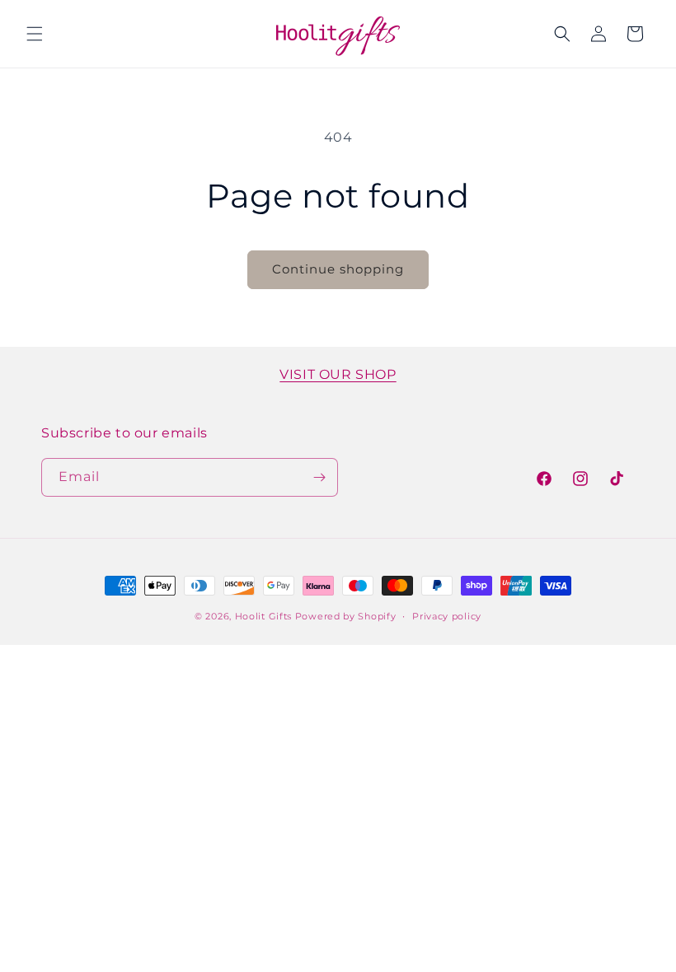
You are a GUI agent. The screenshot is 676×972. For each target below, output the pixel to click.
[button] (34, 34)
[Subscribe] (319, 477)
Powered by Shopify (346, 616)
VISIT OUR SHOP (337, 374)
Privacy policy (446, 616)
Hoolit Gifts (263, 616)
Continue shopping (338, 269)
